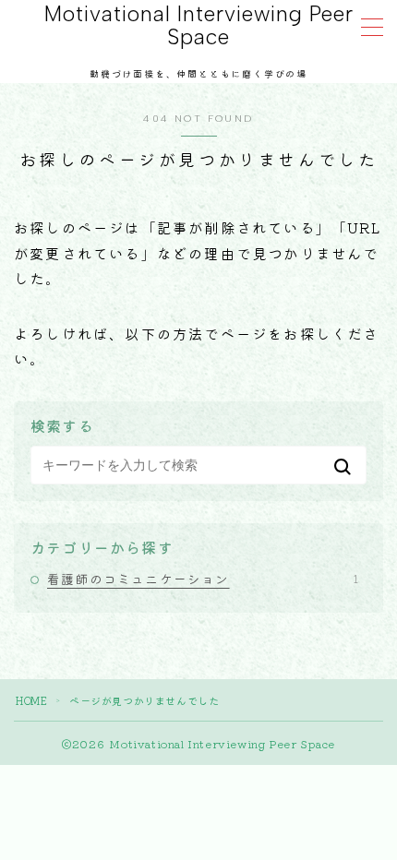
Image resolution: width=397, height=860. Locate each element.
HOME (31, 700)
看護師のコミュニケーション (202, 578)
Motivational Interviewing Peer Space (199, 26)
